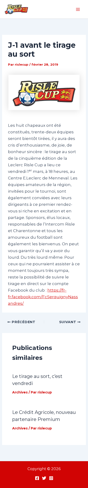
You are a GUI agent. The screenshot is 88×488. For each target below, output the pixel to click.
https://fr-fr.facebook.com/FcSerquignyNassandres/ (43, 297)
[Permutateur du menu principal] (78, 9)
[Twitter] (44, 478)
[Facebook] (37, 478)
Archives (20, 392)
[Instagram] (51, 478)
